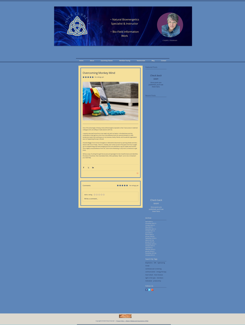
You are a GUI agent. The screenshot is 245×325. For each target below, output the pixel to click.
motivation (148, 281)
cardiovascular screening (153, 269)
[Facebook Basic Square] (146, 290)
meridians (160, 278)
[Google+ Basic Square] (152, 290)
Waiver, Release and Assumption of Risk (137, 321)
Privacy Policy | (121, 321)
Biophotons (149, 263)
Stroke (147, 266)
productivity (157, 281)
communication (150, 272)
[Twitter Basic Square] (149, 290)
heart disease (158, 275)
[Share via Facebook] (84, 167)
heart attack (149, 275)
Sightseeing (161, 263)
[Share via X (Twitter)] (88, 167)
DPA (155, 263)
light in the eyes (150, 278)
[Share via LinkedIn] (93, 167)
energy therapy (161, 272)
